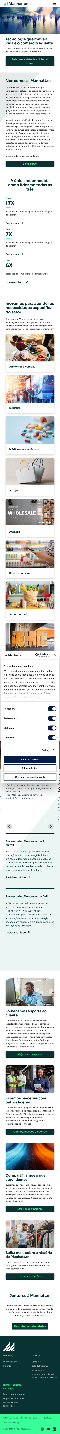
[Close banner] (55, 655)
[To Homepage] (9, 1346)
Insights (7, 1366)
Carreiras (36, 1361)
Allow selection (30, 768)
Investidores (38, 1370)
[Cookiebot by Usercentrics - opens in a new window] (36, 655)
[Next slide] (51, 826)
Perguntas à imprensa (13, 1398)
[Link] (42, 1429)
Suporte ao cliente (11, 1361)
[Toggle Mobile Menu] (54, 3)
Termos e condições (33, 1418)
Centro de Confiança (11, 1422)
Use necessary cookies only (30, 777)
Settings (46, 750)
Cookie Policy (32, 697)
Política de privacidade (13, 1418)
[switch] (52, 718)
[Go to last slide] (9, 826)
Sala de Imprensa (40, 1366)
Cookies (47, 1418)
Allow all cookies (30, 759)
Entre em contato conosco (15, 1394)
